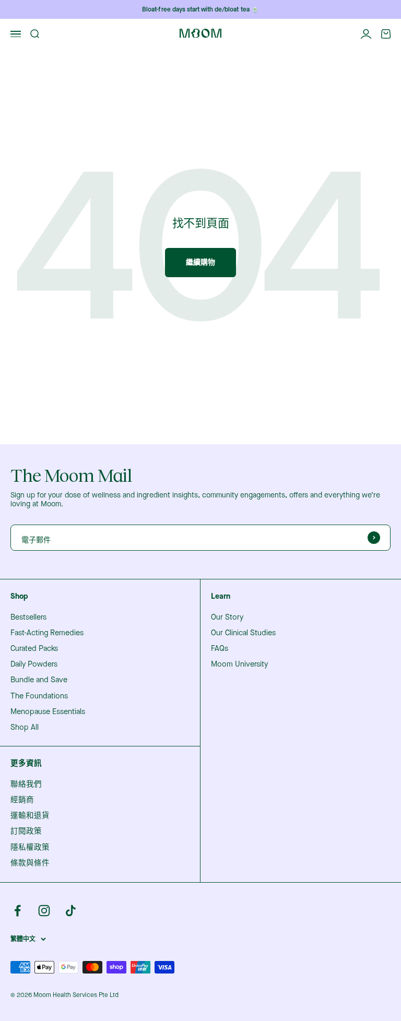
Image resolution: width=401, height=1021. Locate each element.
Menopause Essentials (47, 712)
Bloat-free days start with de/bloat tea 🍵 (200, 9)
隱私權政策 (30, 847)
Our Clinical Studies (243, 633)
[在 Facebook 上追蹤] (17, 911)
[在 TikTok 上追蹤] (71, 911)
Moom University (239, 664)
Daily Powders (33, 664)
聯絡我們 (26, 784)
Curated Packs (34, 649)
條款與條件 (30, 863)
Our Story (227, 617)
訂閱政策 (26, 831)
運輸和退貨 (30, 816)
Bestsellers (28, 617)
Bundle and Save (38, 680)
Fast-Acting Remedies (47, 633)
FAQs (219, 649)
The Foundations (39, 696)
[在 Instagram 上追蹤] (44, 911)
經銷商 (22, 800)
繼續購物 (200, 262)
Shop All (24, 727)
